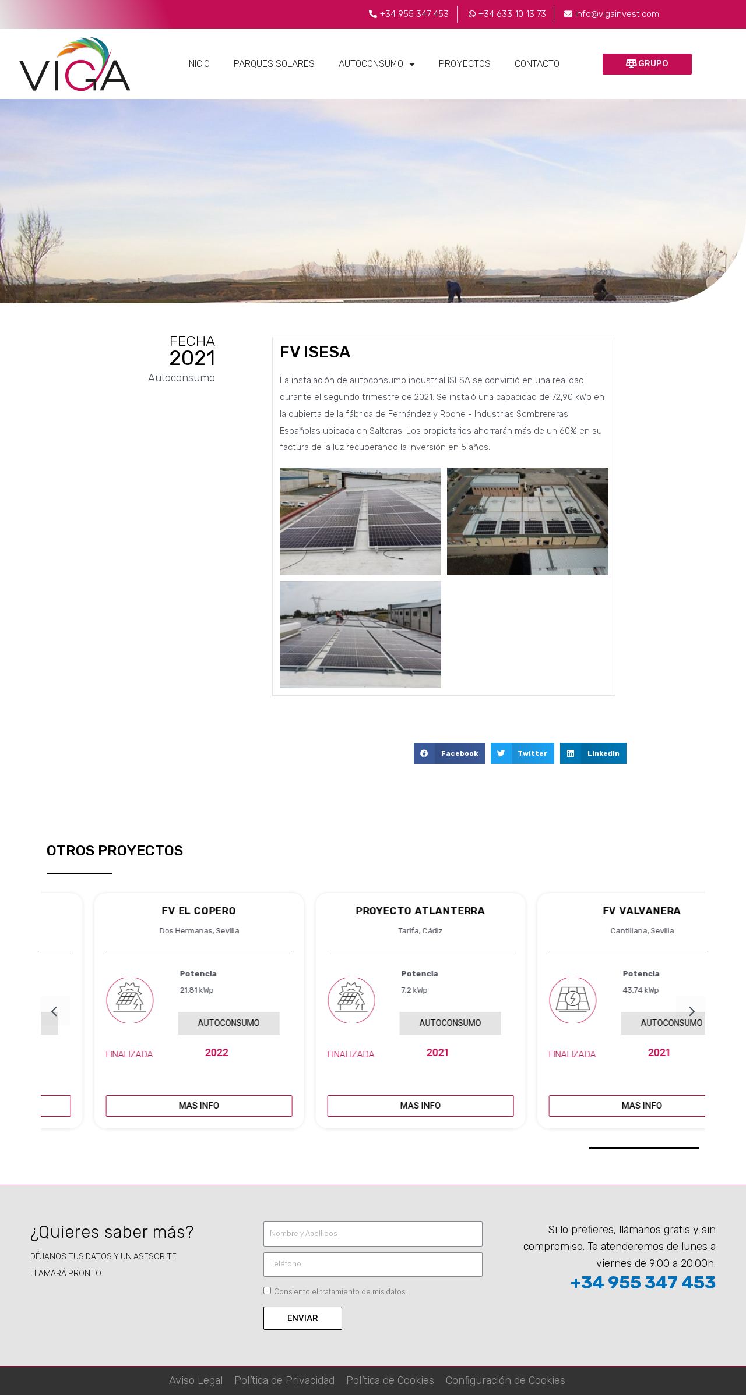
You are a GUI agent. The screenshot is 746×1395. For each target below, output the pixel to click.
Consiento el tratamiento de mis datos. (340, 1292)
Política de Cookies (390, 1380)
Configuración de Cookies (505, 1380)
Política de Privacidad (284, 1380)
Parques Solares (274, 63)
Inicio (198, 63)
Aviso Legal (196, 1380)
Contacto (537, 63)
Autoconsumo (371, 63)
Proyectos (465, 63)
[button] (647, 64)
